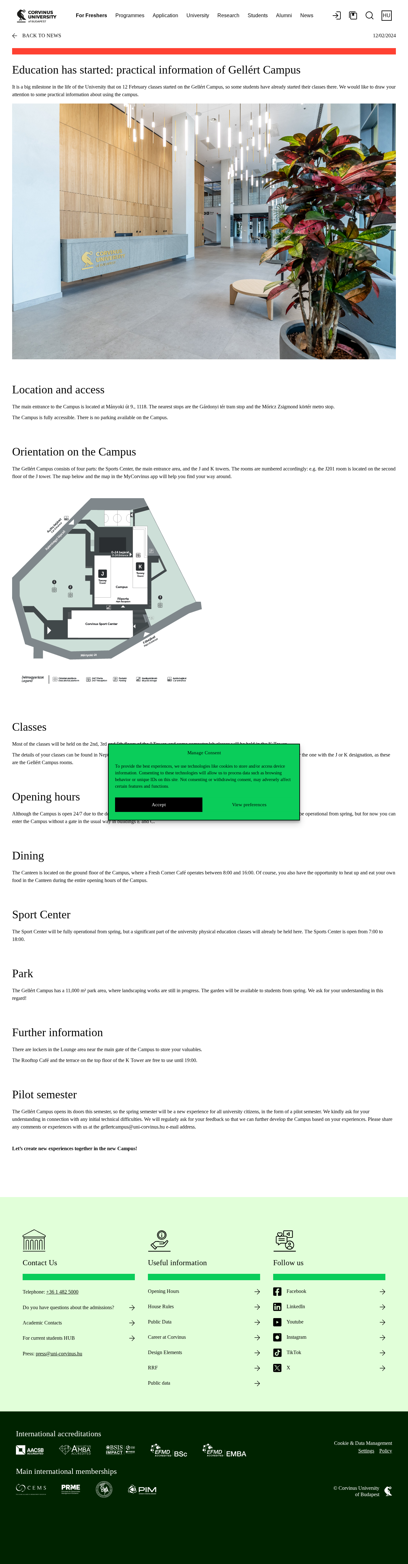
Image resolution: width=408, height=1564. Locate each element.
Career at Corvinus (167, 1337)
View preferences (249, 804)
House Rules (161, 1306)
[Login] (336, 16)
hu (386, 15)
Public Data (159, 1321)
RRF (153, 1367)
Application (165, 15)
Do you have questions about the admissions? (68, 1307)
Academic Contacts (42, 1322)
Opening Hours (163, 1291)
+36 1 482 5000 (62, 1292)
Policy (385, 1450)
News (306, 15)
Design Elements (165, 1352)
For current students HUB (49, 1338)
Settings (366, 1450)
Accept (159, 804)
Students (258, 15)
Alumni (284, 15)
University (197, 15)
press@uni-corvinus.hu (59, 1353)
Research (228, 15)
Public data (159, 1383)
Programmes (129, 15)
